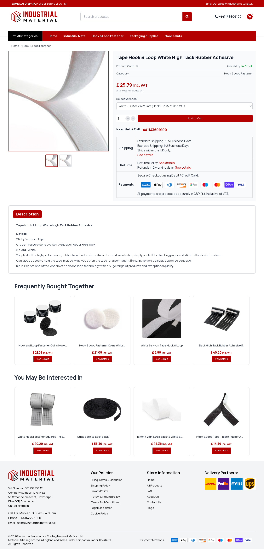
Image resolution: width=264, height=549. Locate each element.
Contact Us (154, 502)
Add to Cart (195, 118)
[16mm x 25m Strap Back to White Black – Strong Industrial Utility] (161, 409)
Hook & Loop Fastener (107, 36)
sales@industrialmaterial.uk (36, 523)
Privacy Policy (99, 491)
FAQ (149, 491)
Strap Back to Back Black (93, 436)
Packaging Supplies (144, 36)
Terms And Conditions (105, 502)
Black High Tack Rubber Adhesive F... (221, 345)
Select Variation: (127, 99)
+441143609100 (229, 16)
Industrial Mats (74, 36)
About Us (153, 496)
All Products (154, 485)
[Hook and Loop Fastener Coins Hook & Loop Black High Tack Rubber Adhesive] (42, 318)
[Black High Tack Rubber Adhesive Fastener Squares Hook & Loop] (221, 318)
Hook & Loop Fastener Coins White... (102, 345)
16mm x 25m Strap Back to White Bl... (160, 436)
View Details (43, 359)
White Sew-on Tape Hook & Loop (162, 345)
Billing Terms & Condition (106, 480)
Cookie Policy (99, 513)
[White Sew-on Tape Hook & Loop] (161, 318)
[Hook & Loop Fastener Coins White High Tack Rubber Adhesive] (102, 318)
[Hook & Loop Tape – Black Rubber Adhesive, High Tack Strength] (221, 409)
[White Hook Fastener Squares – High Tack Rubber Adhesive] (42, 409)
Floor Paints (173, 36)
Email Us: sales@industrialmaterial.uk (229, 3)
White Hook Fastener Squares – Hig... (41, 436)
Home (53, 36)
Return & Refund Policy (105, 496)
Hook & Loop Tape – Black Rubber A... (219, 436)
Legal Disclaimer (101, 508)
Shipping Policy (100, 485)
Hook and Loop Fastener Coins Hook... (43, 345)
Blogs (150, 508)
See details (145, 155)
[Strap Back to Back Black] (102, 409)
